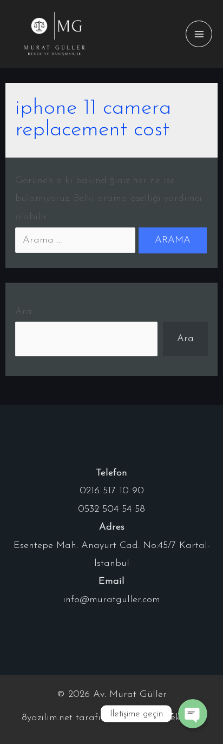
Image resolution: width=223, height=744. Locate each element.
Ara (23, 312)
